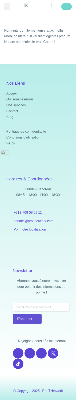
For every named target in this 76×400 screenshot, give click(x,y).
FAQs (10, 143)
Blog (9, 117)
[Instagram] (29, 353)
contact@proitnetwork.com (33, 221)
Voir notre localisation (30, 229)
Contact (12, 111)
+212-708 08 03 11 (28, 212)
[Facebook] (18, 353)
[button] (7, 6)
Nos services (16, 105)
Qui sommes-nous (20, 99)
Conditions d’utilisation (23, 137)
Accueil (12, 93)
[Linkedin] (41, 353)
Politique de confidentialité (26, 131)
